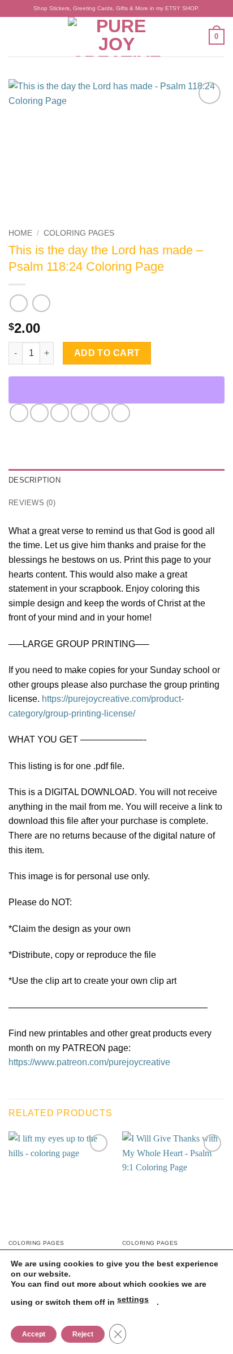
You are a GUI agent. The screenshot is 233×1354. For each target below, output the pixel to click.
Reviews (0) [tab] (31, 502)
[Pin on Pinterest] (100, 412)
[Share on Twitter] (59, 412)
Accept (33, 1334)
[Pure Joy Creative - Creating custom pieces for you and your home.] (116, 37)
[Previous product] (41, 303)
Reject (82, 1334)
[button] (15, 36)
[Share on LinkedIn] (120, 412)
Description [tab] (34, 480)
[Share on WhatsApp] (19, 412)
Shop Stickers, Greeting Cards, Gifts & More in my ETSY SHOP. (116, 8)
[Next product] (18, 303)
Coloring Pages (79, 233)
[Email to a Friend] (80, 412)
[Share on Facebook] (39, 412)
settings (133, 1299)
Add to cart (107, 353)
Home (20, 233)
